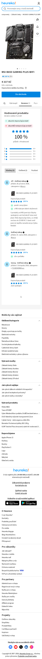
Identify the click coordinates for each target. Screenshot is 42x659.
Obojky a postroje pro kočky (12, 331)
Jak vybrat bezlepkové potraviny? (14, 393)
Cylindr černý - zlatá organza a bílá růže (16, 420)
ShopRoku (5, 622)
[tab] (13, 103)
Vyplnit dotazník (21, 493)
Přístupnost (6, 541)
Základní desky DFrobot (10, 378)
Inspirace (5, 632)
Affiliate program (8, 603)
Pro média (5, 528)
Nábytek (5, 457)
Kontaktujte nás (21, 485)
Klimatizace (6, 325)
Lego (3, 451)
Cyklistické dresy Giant (10, 348)
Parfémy (5, 441)
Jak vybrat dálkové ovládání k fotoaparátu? (17, 389)
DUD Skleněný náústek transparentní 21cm (17, 417)
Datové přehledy (8, 600)
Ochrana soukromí (8, 567)
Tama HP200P (7, 410)
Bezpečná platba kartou (10, 570)
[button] (13, 103)
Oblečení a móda (8, 460)
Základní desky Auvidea (10, 368)
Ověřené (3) (23, 170)
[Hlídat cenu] (37, 26)
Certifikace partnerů (9, 629)
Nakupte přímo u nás (9, 561)
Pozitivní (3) (35, 170)
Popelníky (5, 338)
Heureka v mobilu (8, 554)
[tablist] (21, 103)
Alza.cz (22, 186)
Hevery (4, 328)
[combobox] (21, 8)
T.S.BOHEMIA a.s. (18, 268)
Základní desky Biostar (10, 372)
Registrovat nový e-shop (11, 586)
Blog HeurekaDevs (8, 535)
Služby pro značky (8, 596)
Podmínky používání (9, 521)
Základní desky (16, 15)
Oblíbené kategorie (10, 320)
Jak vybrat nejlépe (10, 385)
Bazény (4, 444)
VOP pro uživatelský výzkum (12, 574)
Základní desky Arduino (10, 375)
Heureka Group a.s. (26, 653)
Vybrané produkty (10, 402)
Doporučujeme (8, 433)
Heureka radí (6, 557)
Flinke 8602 (6, 407)
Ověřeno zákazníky (8, 619)
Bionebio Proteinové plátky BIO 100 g (15, 423)
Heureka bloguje (8, 531)
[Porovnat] (37, 19)
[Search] (4, 103)
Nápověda (5, 609)
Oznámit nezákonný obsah (11, 538)
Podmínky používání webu (27, 656)
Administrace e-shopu (10, 583)
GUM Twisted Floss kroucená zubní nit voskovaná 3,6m (21, 426)
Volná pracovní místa (9, 525)
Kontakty (5, 518)
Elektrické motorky (8, 335)
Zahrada (5, 454)
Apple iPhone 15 (7, 437)
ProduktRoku (6, 626)
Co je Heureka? (7, 515)
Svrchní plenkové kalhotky (11, 344)
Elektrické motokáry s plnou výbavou (15, 354)
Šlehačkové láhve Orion (10, 341)
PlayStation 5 (6, 447)
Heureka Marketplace (9, 593)
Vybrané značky (9, 361)
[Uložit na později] (37, 33)
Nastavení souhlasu (9, 564)
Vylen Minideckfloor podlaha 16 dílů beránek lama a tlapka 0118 (21, 413)
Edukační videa (7, 606)
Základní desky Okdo (9, 365)
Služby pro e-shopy (9, 590)
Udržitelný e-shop (8, 635)
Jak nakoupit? (7, 551)
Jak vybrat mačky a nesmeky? (12, 396)
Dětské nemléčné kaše (10, 351)
